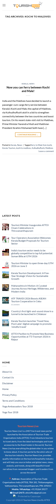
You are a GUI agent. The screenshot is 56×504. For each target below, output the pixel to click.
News (31, 84)
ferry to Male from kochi (41, 145)
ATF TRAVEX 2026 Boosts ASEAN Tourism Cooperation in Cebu (28, 300)
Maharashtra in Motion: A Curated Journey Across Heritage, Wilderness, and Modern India (32, 288)
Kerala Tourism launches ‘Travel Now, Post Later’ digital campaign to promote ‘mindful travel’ (31, 323)
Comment (15, 305)
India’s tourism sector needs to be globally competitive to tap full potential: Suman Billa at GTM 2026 (32, 253)
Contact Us (8, 377)
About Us (7, 371)
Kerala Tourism (8, 148)
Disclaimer (7, 383)
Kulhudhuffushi (38, 148)
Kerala (25, 84)
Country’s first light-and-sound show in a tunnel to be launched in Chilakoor (32, 312)
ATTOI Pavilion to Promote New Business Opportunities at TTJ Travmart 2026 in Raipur (32, 336)
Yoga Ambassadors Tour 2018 (17, 406)
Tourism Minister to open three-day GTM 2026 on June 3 (32, 264)
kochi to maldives (23, 148)
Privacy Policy (9, 394)
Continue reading (28, 134)
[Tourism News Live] (28, 5)
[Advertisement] (28, 53)
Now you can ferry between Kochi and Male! (28, 89)
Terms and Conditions (13, 400)
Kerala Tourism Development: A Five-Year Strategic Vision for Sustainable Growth (30, 276)
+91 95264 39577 (39, 489)
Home (5, 388)
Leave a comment (46, 151)
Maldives (49, 148)
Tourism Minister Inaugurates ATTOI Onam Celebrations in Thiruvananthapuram (30, 228)
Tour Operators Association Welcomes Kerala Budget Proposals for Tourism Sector (31, 240)
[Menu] (4, 5)
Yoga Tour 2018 (10, 412)
